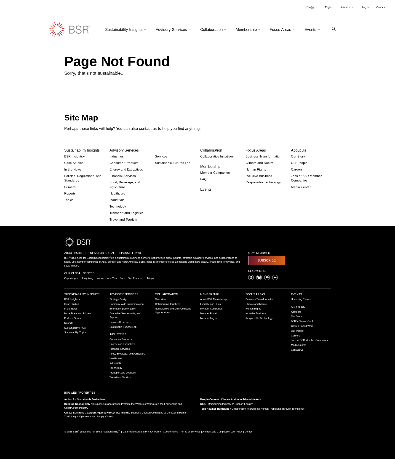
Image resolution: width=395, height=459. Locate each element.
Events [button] (311, 29)
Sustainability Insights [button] (124, 29)
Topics (68, 200)
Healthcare (117, 193)
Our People (299, 163)
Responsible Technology (263, 182)
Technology (117, 206)
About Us (298, 150)
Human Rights (256, 169)
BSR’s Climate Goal (302, 321)
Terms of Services (190, 431)
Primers (69, 187)
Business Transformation (263, 156)
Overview (160, 299)
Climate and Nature (260, 163)
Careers (297, 169)
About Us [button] (345, 7)
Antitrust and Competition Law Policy (222, 431)
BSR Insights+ (74, 156)
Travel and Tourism (123, 219)
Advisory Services (124, 150)
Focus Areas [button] (281, 29)
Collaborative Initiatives (217, 156)
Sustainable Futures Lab (172, 163)
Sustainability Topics (75, 332)
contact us (148, 128)
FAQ (203, 179)
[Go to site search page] (332, 29)
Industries (116, 156)
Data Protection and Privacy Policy (142, 431)
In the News (72, 169)
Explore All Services (120, 322)
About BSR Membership (213, 299)
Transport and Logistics (126, 213)
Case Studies (73, 163)
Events (205, 189)
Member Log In (208, 318)
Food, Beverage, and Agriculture (127, 353)
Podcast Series (72, 318)
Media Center (301, 187)
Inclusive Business (259, 176)
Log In (365, 7)
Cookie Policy (170, 431)
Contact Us (297, 349)
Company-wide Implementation (126, 304)
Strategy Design (118, 299)
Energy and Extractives (126, 169)
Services (161, 156)
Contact (380, 7)
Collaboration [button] (212, 29)
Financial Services (122, 176)
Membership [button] (247, 29)
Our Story (298, 156)
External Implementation (122, 308)
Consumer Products (123, 163)
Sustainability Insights (82, 150)
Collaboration (211, 150)
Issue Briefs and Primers (78, 313)
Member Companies (215, 172)
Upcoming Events (301, 299)
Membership (210, 166)
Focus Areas (256, 150)
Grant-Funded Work (302, 326)
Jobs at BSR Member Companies (309, 340)
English (329, 7)
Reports (70, 193)
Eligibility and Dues (210, 304)
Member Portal (208, 313)
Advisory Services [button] (172, 29)
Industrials (116, 200)
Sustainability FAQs (75, 327)
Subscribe (267, 260)
